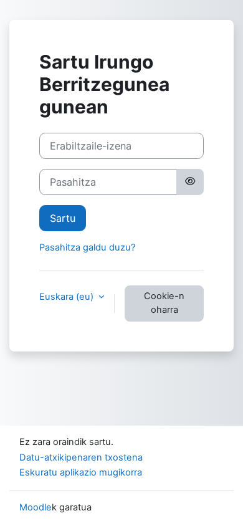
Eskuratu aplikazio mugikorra (80, 472)
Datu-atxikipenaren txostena (81, 457)
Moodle (35, 507)
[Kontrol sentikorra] (190, 182)
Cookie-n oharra (164, 302)
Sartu (62, 218)
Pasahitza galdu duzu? (87, 247)
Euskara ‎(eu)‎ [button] (67, 296)
